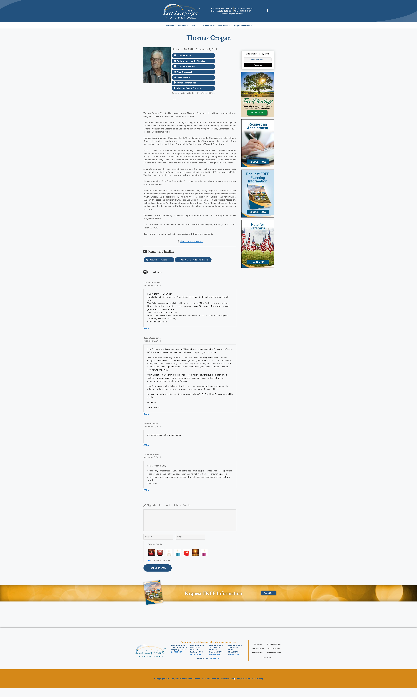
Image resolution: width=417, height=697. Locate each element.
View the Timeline (158, 260)
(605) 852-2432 (214, 654)
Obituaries (169, 26)
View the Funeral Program (188, 88)
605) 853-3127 (234, 654)
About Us (182, 26)
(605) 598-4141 (195, 654)
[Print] (174, 98)
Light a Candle (184, 55)
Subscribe (257, 65)
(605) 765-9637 (176, 652)
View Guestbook (184, 72)
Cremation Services (274, 644)
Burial (194, 26)
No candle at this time (160, 560)
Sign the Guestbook (186, 66)
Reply (146, 328)
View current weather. (191, 241)
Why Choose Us (258, 648)
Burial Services (257, 652)
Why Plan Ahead (274, 648)
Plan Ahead (223, 26)
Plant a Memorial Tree (186, 83)
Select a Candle (155, 544)
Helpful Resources (242, 26)
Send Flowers (183, 77)
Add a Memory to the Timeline (191, 61)
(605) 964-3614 (213, 658)
